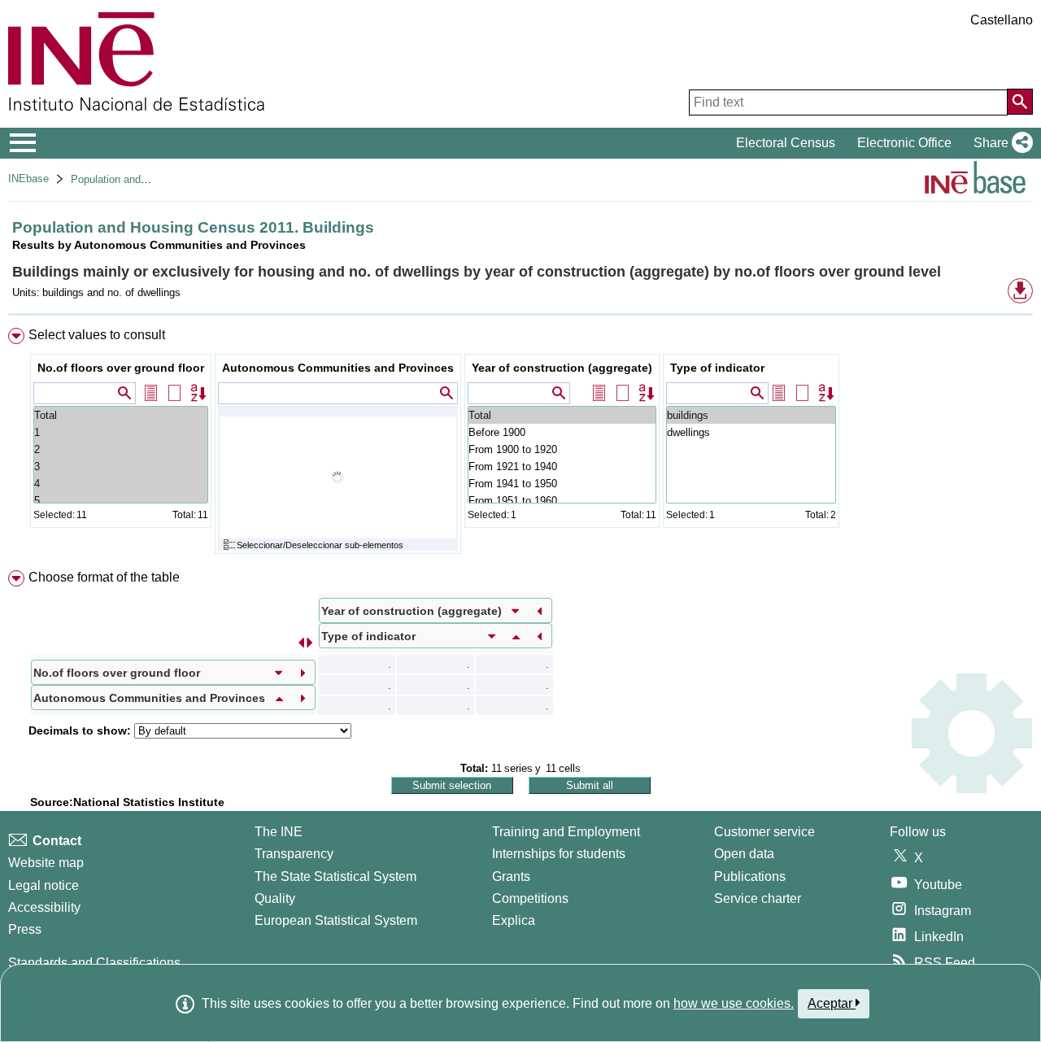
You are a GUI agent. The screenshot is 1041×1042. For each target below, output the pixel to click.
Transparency (294, 854)
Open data (744, 854)
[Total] (120, 415)
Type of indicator (717, 367)
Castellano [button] (1001, 20)
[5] (120, 500)
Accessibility (44, 907)
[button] (1000, 143)
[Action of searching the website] (1020, 102)
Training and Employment (566, 832)
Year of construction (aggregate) (562, 367)
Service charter (757, 898)
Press (24, 929)
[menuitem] (520, 444)
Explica (513, 920)
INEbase (28, 178)
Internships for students (558, 854)
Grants (511, 876)
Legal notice (43, 885)
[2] (120, 449)
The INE (279, 832)
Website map (46, 863)
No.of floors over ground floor (120, 367)
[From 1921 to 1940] (562, 466)
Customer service (764, 832)
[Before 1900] (562, 432)
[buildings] (751, 415)
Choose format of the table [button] (104, 577)
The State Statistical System (335, 876)
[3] (120, 466)
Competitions (530, 898)
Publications (750, 876)
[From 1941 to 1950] (562, 483)
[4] (120, 483)
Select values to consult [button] (96, 335)
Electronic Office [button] (904, 143)
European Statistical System (336, 920)
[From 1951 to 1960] (562, 500)
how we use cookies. (733, 1003)
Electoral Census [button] (785, 143)
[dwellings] (751, 432)
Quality (275, 898)
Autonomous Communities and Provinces (338, 367)
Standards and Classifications (94, 963)
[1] (120, 432)
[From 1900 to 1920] (562, 449)
